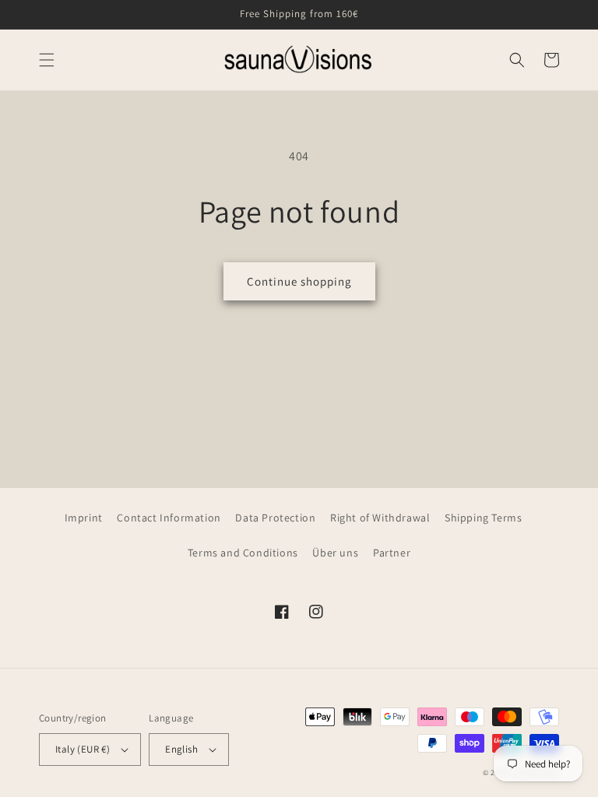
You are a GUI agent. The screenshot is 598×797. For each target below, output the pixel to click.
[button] (47, 60)
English (181, 749)
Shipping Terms (483, 518)
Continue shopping (299, 281)
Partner (391, 553)
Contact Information (168, 518)
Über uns (335, 553)
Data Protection (275, 518)
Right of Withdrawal (380, 518)
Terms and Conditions (243, 553)
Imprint (84, 518)
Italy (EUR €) (82, 749)
